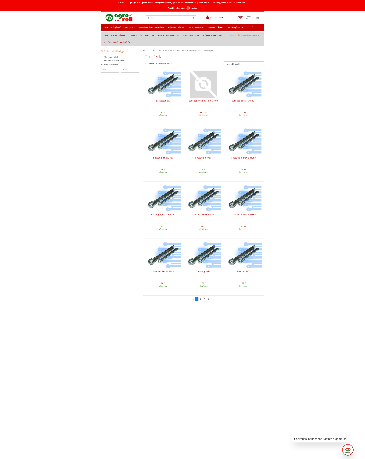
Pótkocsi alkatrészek (214, 35)
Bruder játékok (235, 27)
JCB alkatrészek (191, 35)
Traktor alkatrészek (114, 35)
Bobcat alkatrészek (168, 35)
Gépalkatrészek (176, 27)
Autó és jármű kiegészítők (117, 42)
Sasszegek (208, 50)
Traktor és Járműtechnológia (119, 27)
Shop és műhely (215, 27)
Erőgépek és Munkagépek (151, 27)
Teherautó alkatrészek (142, 35)
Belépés (213, 17)
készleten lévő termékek (114, 60)
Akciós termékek (111, 57)
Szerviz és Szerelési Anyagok (244, 35)
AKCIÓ (250, 27)
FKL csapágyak (196, 27)
